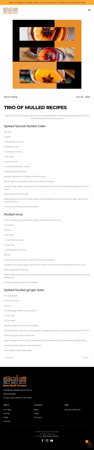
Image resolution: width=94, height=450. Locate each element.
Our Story (7, 410)
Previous (10, 357)
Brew (36, 410)
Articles (6, 413)
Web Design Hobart (50, 436)
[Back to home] (10, 10)
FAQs (5, 417)
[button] (89, 10)
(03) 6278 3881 (9, 394)
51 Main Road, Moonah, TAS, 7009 (17, 398)
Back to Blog (10, 97)
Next (86, 357)
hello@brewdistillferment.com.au (17, 390)
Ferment (38, 417)
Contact (6, 421)
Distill (36, 413)
